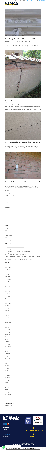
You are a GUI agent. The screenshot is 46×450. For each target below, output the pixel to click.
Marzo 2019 (7, 343)
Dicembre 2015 (8, 394)
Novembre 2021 (8, 303)
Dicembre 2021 (8, 301)
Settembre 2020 (8, 322)
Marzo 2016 (7, 389)
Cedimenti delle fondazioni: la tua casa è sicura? (22, 182)
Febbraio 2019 (7, 344)
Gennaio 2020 (7, 331)
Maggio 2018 (7, 353)
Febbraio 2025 (7, 276)
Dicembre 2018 (8, 346)
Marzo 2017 (7, 370)
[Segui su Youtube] (8, 424)
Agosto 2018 (7, 349)
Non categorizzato (8, 239)
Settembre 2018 (8, 348)
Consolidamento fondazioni (25, 41)
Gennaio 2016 (7, 392)
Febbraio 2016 (7, 390)
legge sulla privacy (15, 215)
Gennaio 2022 (7, 300)
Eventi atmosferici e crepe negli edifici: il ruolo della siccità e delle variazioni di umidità (22, 256)
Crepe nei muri (22, 183)
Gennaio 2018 (7, 360)
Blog (18, 41)
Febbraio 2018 (7, 358)
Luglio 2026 (7, 264)
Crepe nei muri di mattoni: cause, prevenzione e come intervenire (18, 257)
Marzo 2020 (7, 327)
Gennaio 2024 (7, 291)
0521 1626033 (7, 434)
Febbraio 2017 (7, 372)
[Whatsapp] (3, 447)
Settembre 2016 (8, 379)
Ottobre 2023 (7, 293)
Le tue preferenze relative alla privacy (28, 448)
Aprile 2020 (7, 325)
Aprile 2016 (7, 387)
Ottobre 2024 (7, 283)
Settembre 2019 (8, 334)
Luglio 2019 (7, 337)
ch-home (6, 230)
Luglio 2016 (7, 382)
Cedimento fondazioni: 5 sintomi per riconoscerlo (23, 142)
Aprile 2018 (7, 354)
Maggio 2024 (7, 289)
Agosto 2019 (7, 336)
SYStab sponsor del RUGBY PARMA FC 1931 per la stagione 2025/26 (18, 251)
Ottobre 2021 (7, 305)
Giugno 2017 (7, 365)
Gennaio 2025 (7, 277)
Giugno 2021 (7, 312)
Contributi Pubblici (8, 405)
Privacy (19, 443)
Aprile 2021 (7, 313)
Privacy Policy (7, 409)
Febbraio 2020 (7, 329)
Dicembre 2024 (8, 279)
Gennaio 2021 (7, 317)
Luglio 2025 (7, 271)
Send (34, 223)
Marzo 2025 (7, 274)
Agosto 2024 (7, 286)
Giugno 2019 (7, 339)
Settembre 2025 (8, 269)
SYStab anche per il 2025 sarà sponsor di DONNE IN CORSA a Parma (18, 259)
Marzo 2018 (7, 356)
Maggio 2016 (7, 385)
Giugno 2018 (7, 351)
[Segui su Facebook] (4, 424)
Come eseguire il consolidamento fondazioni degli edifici (21, 39)
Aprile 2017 (7, 368)
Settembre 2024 (8, 284)
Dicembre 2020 (8, 319)
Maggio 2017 (7, 367)
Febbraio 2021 (7, 315)
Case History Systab (9, 228)
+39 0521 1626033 (28, 0)
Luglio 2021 (7, 310)
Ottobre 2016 (7, 377)
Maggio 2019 (7, 341)
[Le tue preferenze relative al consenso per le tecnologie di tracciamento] (44, 448)
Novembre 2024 (8, 281)
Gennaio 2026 (7, 265)
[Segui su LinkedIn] (6, 424)
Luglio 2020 (7, 324)
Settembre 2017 (8, 361)
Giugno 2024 (7, 288)
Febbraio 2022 (7, 298)
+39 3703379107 (42, 0)
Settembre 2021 (8, 307)
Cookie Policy (23, 443)
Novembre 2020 (8, 320)
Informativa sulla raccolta (12, 448)
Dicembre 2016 (8, 375)
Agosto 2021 (7, 308)
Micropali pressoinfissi (9, 235)
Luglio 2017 (7, 363)
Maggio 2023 (7, 296)
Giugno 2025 (7, 272)
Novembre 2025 (8, 267)
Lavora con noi (28, 442)
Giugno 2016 (7, 384)
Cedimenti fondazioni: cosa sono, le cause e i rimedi (21, 101)
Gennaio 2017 (7, 373)
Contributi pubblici (30, 443)
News (6, 237)
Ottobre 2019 (7, 332)
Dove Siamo (22, 442)
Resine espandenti (8, 240)
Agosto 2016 (7, 380)
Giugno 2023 (7, 295)
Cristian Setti (8, 41)
